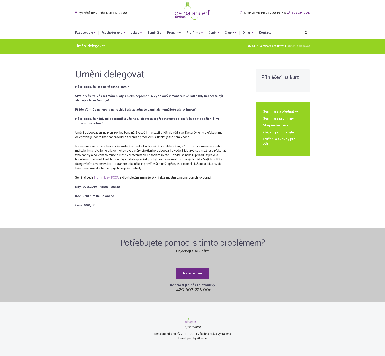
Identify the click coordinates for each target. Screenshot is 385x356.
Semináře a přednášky (280, 112)
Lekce (135, 33)
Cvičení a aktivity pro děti (279, 141)
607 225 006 (300, 12)
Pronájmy (174, 33)
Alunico (202, 338)
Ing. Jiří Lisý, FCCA (106, 177)
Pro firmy (193, 33)
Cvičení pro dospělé (278, 132)
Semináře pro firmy (271, 46)
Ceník (212, 33)
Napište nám (192, 273)
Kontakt (265, 33)
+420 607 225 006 (193, 290)
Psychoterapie (111, 33)
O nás (246, 33)
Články (229, 33)
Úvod (251, 46)
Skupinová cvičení (277, 125)
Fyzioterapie (84, 33)
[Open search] (306, 33)
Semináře (154, 33)
